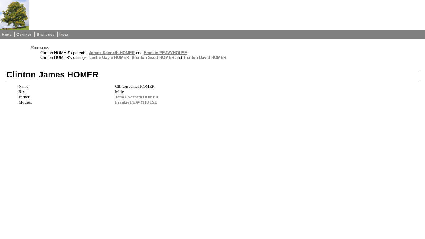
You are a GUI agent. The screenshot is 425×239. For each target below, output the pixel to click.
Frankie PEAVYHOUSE (165, 52)
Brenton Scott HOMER (153, 57)
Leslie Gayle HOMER (109, 57)
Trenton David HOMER (204, 57)
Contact (24, 34)
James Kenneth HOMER (112, 52)
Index (64, 34)
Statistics (45, 34)
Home (7, 34)
